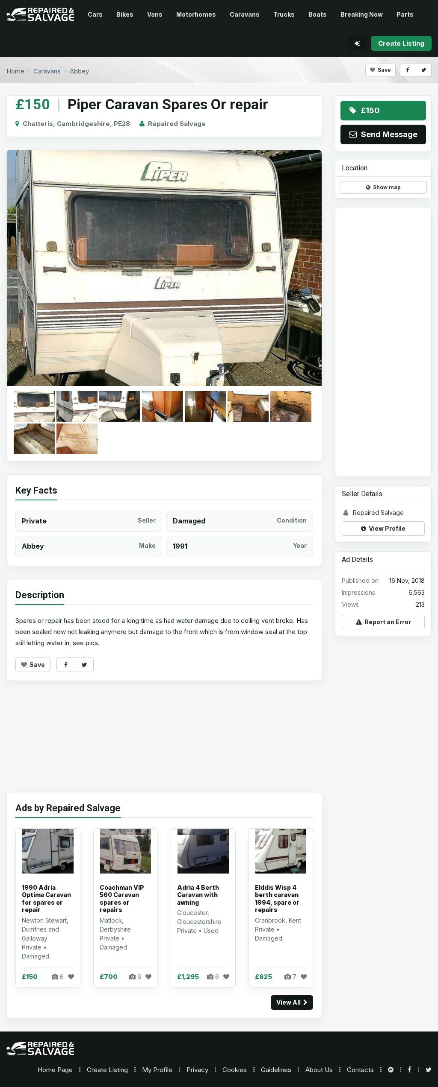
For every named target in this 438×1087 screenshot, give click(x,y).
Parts (405, 14)
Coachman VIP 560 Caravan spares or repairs (122, 899)
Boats (317, 14)
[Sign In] (357, 43)
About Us (319, 1070)
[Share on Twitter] (424, 70)
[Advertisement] (164, 743)
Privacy (197, 1070)
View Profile (385, 528)
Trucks (284, 14)
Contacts (360, 1070)
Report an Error (386, 621)
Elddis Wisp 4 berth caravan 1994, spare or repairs (277, 899)
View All (289, 1002)
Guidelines (276, 1070)
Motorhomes (196, 14)
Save (383, 70)
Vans (155, 14)
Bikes (124, 14)
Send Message (387, 134)
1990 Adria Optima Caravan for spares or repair (46, 899)
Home (55, 1070)
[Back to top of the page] (391, 1070)
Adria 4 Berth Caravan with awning (198, 895)
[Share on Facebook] (408, 70)
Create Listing (107, 1070)
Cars (95, 14)
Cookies (234, 1070)
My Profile (157, 1070)
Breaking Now (361, 14)
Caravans (245, 14)
